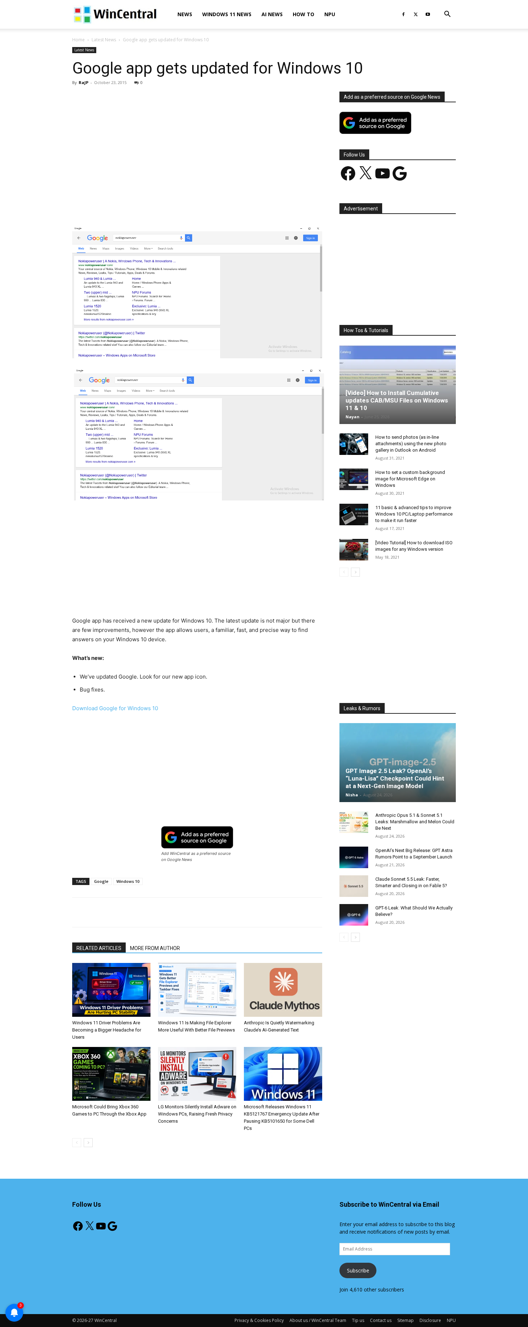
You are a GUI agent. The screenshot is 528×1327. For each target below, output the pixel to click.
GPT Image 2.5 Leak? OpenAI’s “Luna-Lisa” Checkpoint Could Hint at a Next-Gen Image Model (395, 778)
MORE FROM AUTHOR (155, 948)
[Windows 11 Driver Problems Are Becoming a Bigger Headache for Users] (111, 990)
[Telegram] (222, 205)
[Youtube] (427, 14)
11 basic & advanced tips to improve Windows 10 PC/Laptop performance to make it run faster (414, 514)
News (184, 14)
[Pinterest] (156, 205)
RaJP (83, 82)
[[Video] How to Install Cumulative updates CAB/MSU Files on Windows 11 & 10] (397, 384)
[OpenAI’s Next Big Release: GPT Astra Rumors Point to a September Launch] (353, 857)
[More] (238, 205)
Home (78, 40)
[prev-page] (76, 1142)
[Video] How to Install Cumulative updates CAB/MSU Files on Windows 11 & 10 (397, 400)
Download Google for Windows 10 (115, 708)
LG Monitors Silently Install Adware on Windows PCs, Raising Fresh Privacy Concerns (197, 1114)
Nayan (353, 416)
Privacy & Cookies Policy (259, 1320)
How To (303, 14)
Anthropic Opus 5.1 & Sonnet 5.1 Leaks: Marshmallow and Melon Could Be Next (414, 822)
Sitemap (405, 1320)
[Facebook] (403, 14)
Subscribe (358, 1270)
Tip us (358, 1320)
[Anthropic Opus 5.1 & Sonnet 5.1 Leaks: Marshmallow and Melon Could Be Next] (353, 822)
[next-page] (88, 1142)
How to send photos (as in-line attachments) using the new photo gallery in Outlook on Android (410, 443)
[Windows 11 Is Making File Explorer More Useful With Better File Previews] (197, 990)
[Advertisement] (197, 144)
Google (101, 881)
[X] (415, 14)
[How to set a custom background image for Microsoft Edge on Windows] (353, 479)
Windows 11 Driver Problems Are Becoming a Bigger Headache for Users (106, 1030)
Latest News (104, 40)
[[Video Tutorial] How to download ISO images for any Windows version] (353, 549)
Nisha (352, 794)
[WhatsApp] (172, 205)
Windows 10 (127, 881)
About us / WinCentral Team (318, 1320)
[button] (447, 14)
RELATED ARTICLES (99, 948)
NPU (329, 14)
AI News (272, 14)
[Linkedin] (189, 205)
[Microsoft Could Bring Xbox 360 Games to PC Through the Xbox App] (111, 1074)
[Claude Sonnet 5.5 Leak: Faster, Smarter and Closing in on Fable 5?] (353, 886)
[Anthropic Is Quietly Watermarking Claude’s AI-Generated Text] (283, 990)
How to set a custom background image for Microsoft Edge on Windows (410, 479)
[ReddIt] (205, 205)
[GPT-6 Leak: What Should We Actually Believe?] (353, 915)
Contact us (381, 1320)
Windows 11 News (226, 14)
